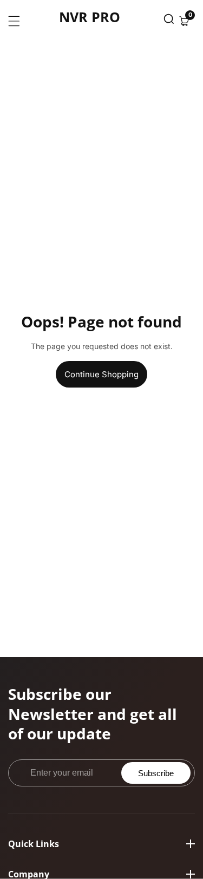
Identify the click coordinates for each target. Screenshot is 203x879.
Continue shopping (101, 374)
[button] (169, 21)
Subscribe (156, 773)
